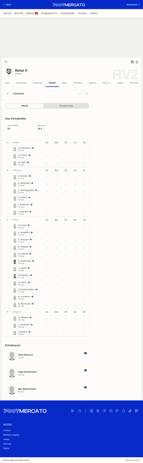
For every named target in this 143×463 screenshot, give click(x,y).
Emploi (6, 448)
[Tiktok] (130, 411)
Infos (7, 83)
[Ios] (79, 411)
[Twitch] (136, 411)
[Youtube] (111, 411)
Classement (21, 83)
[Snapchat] (123, 411)
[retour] (6, 62)
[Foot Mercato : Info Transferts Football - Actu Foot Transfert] (69, 4)
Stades (120, 83)
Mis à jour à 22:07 (133, 460)
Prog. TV (106, 83)
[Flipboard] (117, 411)
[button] (7, 4)
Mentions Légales (11, 435)
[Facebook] (91, 411)
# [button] (7, 142)
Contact (7, 430)
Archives (7, 444)
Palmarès (134, 83)
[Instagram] (104, 411)
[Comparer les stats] (132, 62)
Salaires (92, 83)
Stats (64, 83)
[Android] (73, 411)
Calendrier (37, 83)
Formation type (66, 106)
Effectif (52, 83)
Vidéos (6, 439)
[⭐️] (137, 62)
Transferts (77, 83)
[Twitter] (98, 411)
